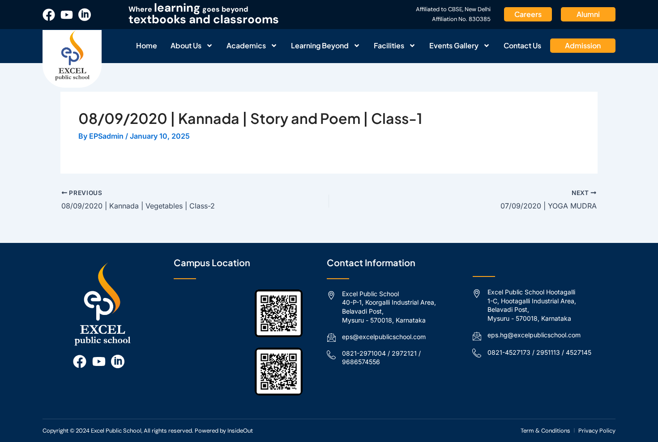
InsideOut (240, 430)
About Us (186, 45)
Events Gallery (454, 45)
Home (146, 45)
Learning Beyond (320, 45)
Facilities (389, 45)
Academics (246, 45)
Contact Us (522, 45)
